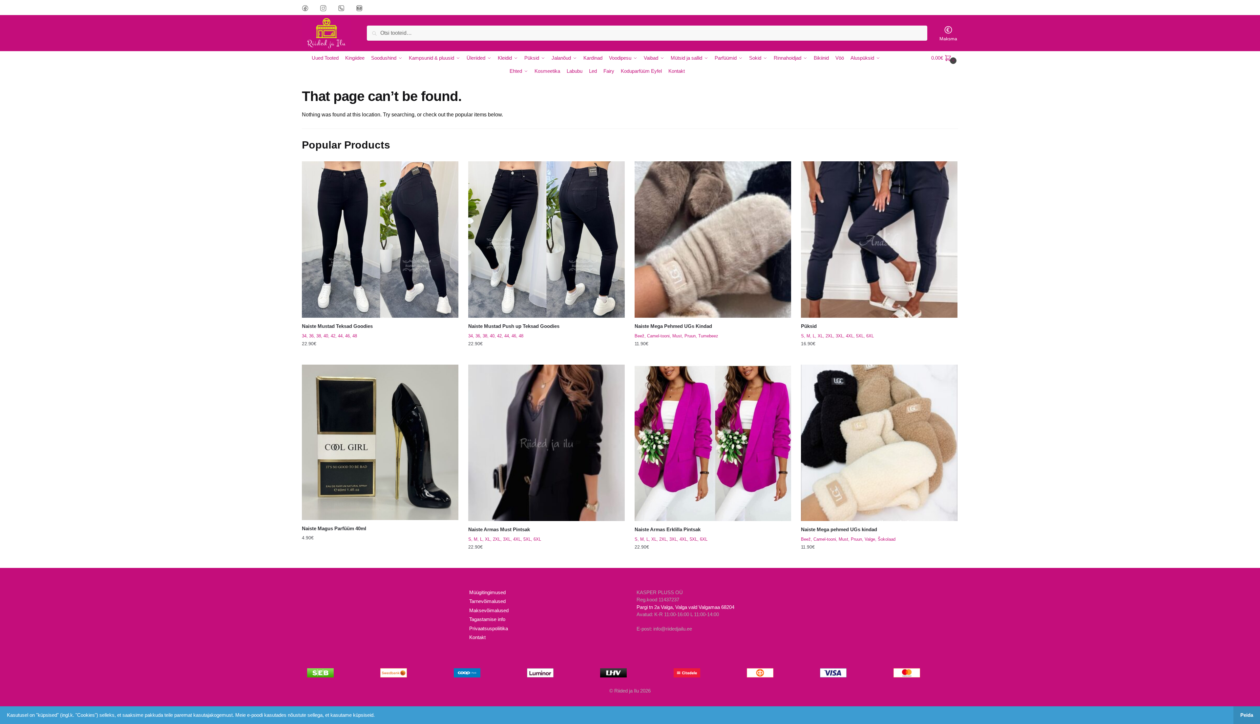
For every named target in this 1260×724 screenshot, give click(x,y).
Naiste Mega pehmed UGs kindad (839, 529)
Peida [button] (1246, 715)
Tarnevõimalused (487, 601)
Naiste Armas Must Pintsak (499, 529)
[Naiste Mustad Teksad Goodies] (380, 239)
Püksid (809, 326)
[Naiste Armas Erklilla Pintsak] (713, 443)
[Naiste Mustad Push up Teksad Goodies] (546, 239)
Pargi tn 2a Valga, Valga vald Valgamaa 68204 (685, 607)
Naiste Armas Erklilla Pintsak (668, 529)
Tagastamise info (487, 619)
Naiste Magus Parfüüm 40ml (334, 528)
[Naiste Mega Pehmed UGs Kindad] (713, 239)
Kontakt (477, 637)
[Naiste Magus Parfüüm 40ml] (380, 442)
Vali (380, 357)
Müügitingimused (487, 592)
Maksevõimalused (489, 610)
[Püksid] (879, 239)
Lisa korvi (380, 560)
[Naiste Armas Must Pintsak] (546, 443)
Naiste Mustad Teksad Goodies (337, 326)
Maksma (948, 38)
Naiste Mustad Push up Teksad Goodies (513, 326)
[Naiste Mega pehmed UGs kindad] (879, 443)
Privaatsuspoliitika (488, 628)
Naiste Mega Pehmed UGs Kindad (673, 326)
